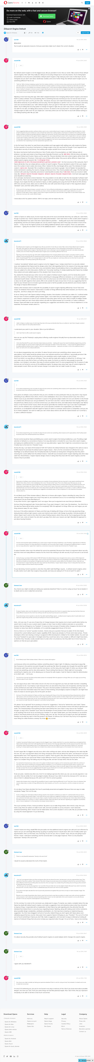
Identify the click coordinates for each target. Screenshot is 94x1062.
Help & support (49, 1018)
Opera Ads (30, 1026)
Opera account (31, 1021)
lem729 (16, 39)
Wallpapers (30, 1023)
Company (83, 1014)
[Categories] (22, 3)
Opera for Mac (9, 1024)
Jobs (80, 1023)
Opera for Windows (11, 32)
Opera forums (48, 1023)
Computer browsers (9, 1018)
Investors (82, 1026)
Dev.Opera (47, 1026)
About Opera (83, 1018)
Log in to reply (85, 32)
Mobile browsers (8, 1035)
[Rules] (39, 3)
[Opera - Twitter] (7, 1056)
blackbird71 (17, 241)
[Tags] (29, 3)
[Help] (43, 3)
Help (46, 1014)
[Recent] (25, 3)
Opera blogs (48, 1021)
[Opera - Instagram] (17, 1056)
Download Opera (48, 16)
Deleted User (18, 585)
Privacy (63, 1021)
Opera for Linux (9, 1027)
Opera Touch (9, 1043)
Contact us (82, 1031)
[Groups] (36, 3)
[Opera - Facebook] (4, 1056)
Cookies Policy (65, 1023)
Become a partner (84, 1029)
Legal (63, 1014)
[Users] (32, 3)
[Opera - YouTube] (11, 1056)
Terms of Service (66, 1029)
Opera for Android (10, 1038)
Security (63, 1018)
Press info (82, 1021)
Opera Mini (8, 1041)
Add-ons (29, 1018)
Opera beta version (11, 1029)
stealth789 (17, 60)
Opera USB (8, 1032)
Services (30, 1014)
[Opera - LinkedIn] (14, 1056)
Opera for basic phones (12, 1046)
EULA (63, 1026)
